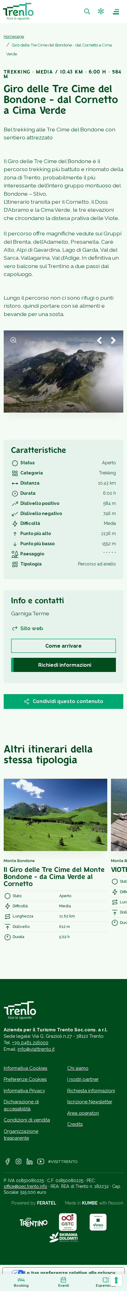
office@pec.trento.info (25, 1186)
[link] (88, 11)
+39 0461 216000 (30, 1042)
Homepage (14, 36)
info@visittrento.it (36, 1049)
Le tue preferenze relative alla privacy (69, 1273)
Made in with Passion (94, 1203)
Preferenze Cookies (25, 1079)
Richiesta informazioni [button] (91, 1090)
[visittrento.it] (18, 11)
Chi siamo (77, 1068)
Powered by (33, 1203)
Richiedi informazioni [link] (64, 665)
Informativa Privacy (24, 1090)
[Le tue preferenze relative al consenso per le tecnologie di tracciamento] (116, 1280)
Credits (75, 1124)
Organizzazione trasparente (21, 1135)
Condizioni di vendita (27, 1120)
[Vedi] (13, 340)
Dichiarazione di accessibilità (21, 1105)
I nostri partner (83, 1079)
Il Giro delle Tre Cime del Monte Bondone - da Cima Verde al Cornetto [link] (54, 877)
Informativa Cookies (25, 1068)
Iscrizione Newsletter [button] (89, 1102)
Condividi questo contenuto (68, 701)
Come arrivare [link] (63, 646)
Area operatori (83, 1113)
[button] (102, 11)
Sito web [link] (31, 628)
